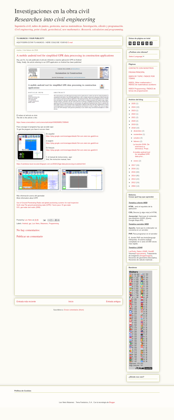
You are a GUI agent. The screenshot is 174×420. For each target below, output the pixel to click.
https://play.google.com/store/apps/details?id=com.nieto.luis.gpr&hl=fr (72, 150)
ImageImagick (146, 256)
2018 (133, 128)
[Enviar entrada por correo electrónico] (44, 220)
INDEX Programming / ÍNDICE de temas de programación (142, 90)
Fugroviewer (140, 253)
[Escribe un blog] (51, 220)
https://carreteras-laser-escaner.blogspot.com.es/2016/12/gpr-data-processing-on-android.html (51, 164)
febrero (137, 141)
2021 (133, 117)
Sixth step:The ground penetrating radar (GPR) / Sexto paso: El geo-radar (44, 205)
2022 (133, 114)
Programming (54, 223)
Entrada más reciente (26, 301)
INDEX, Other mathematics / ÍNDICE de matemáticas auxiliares (142, 83)
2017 (133, 165)
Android (25, 223)
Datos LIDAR (142, 251)
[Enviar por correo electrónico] (49, 220)
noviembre (138, 134)
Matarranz (44, 223)
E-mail (70, 42)
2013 (133, 179)
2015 (133, 172)
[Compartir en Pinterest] (58, 220)
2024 (133, 107)
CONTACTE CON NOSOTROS (141, 68)
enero (136, 161)
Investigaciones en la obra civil (55, 15)
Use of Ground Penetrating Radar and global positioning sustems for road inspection (47, 203)
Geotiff (151, 251)
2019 (133, 124)
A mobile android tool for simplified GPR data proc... (141, 154)
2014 (133, 176)
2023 (133, 110)
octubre (137, 138)
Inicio (71, 301)
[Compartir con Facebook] (56, 220)
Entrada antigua (113, 301)
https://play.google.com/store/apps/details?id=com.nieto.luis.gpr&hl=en (72, 143)
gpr (30, 223)
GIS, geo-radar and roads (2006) (28, 207)
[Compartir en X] (53, 220)
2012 (133, 182)
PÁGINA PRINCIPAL (137, 72)
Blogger (112, 402)
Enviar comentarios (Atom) (74, 310)
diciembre (138, 131)
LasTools (132, 251)
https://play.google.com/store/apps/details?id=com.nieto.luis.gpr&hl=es (72, 136)
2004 (133, 186)
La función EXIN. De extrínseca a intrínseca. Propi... (141, 146)
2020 (133, 121)
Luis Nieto (35, 223)
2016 (133, 169)
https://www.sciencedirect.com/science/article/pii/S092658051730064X (43, 122)
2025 (133, 103)
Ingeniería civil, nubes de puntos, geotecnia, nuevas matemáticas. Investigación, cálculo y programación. (69, 27)
